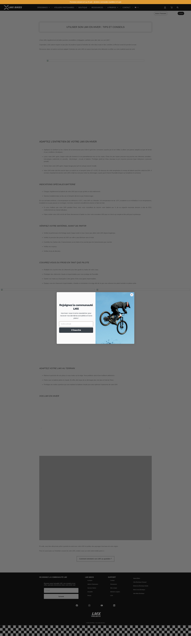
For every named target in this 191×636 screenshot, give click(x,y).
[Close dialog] (132, 294)
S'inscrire (76, 330)
